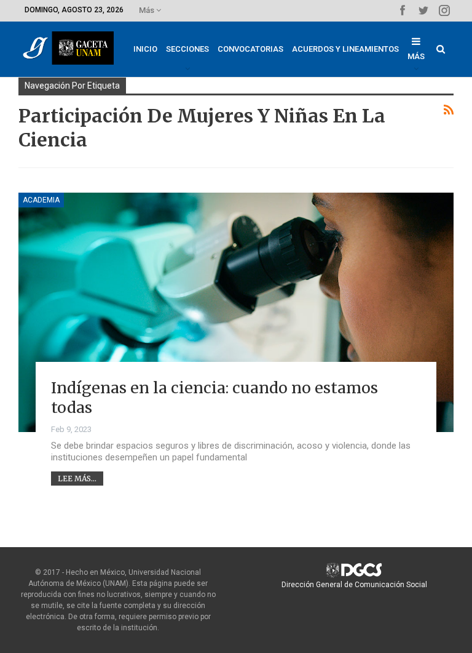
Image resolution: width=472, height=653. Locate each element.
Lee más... (77, 478)
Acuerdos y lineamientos (345, 49)
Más (147, 10)
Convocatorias (250, 49)
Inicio (145, 49)
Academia (41, 200)
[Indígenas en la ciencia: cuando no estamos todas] (236, 312)
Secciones (187, 49)
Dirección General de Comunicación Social (354, 584)
